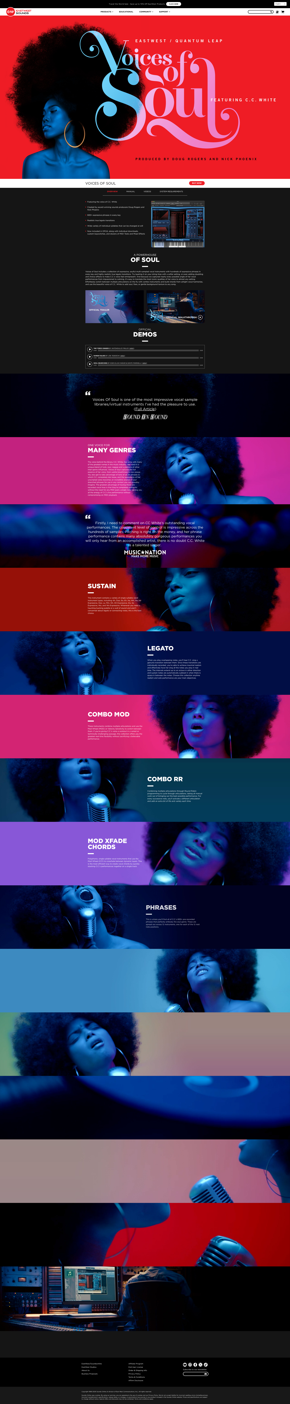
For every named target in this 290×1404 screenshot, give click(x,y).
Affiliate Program (135, 1364)
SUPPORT (163, 12)
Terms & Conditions (136, 1377)
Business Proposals (90, 1374)
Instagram (190, 1365)
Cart (282, 12)
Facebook (195, 1365)
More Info (175, 4)
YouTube (185, 1365)
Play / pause (90, 349)
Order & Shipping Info (137, 1370)
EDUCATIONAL (126, 12)
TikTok (206, 1365)
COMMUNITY (145, 12)
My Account (277, 12)
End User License (135, 1367)
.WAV (132, 348)
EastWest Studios (89, 1367)
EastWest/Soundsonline (92, 1364)
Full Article (145, 409)
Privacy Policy (134, 1374)
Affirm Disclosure (135, 1381)
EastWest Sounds (19, 12)
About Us (85, 1370)
